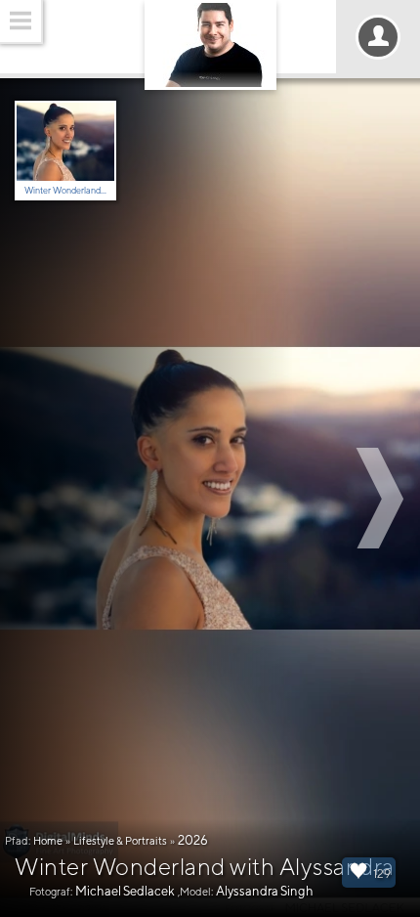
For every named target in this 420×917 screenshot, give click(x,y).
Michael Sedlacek (125, 891)
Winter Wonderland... (65, 190)
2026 (193, 840)
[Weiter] (383, 498)
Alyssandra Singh (265, 891)
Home (48, 840)
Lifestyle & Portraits (120, 840)
